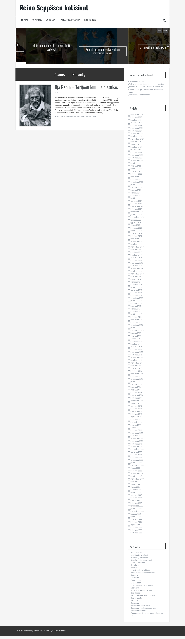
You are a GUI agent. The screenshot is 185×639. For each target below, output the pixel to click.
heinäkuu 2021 (136, 196)
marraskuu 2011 (137, 423)
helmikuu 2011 (136, 436)
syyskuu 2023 (136, 145)
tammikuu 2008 (137, 474)
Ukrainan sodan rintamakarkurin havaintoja (147, 85)
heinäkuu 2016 (136, 342)
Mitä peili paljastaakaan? (144, 47)
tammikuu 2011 (137, 439)
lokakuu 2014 (136, 388)
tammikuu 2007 (137, 507)
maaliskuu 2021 (137, 207)
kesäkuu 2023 (136, 148)
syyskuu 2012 (136, 418)
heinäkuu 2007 (136, 490)
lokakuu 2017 (136, 307)
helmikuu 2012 (136, 420)
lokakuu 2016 (136, 334)
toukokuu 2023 (136, 150)
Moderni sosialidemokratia (141, 591)
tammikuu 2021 (137, 212)
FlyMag (53, 632)
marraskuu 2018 (137, 274)
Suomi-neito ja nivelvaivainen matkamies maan (93, 51)
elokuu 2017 (135, 310)
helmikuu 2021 (136, 210)
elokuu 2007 (135, 488)
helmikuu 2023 (136, 158)
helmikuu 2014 (136, 399)
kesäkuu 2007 (136, 493)
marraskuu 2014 (137, 385)
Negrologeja (135, 594)
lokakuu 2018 (136, 277)
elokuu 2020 (135, 226)
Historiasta (135, 566)
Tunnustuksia (90, 20)
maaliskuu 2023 (137, 156)
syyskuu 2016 (136, 337)
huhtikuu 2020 (136, 237)
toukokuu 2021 (136, 202)
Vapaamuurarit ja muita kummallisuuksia (147, 614)
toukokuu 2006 (136, 520)
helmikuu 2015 (136, 377)
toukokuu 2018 (136, 291)
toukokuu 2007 (136, 496)
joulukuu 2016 (136, 328)
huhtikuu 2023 (136, 153)
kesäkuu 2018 (136, 288)
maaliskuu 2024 (137, 129)
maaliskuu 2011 (137, 434)
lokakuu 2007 (136, 482)
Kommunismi (136, 581)
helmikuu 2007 (136, 504)
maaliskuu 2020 (137, 239)
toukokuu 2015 (136, 369)
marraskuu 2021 (137, 188)
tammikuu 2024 (137, 134)
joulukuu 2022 (136, 164)
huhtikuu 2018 (136, 293)
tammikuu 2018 (137, 299)
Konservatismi (136, 584)
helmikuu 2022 (136, 180)
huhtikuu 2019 (136, 261)
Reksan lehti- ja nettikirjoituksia (143, 596)
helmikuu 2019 (136, 266)
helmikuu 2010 (136, 445)
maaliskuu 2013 (137, 412)
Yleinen (94, 117)
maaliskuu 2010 (137, 442)
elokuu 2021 (135, 194)
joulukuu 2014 (136, 382)
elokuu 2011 (135, 428)
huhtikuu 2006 (136, 523)
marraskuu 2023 (137, 140)
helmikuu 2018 (136, 296)
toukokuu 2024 (136, 123)
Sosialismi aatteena (138, 611)
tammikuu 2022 (137, 183)
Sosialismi (135, 604)
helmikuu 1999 (136, 531)
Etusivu (24, 20)
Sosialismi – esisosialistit (140, 606)
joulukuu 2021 (136, 185)
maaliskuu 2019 (137, 264)
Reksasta (134, 601)
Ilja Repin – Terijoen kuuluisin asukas (86, 87)
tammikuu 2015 (137, 380)
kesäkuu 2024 (136, 121)
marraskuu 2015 (137, 364)
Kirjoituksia (37, 20)
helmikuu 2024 (136, 131)
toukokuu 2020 (136, 234)
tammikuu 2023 (137, 161)
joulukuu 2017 (136, 302)
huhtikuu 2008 (136, 471)
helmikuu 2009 (136, 458)
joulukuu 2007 (136, 477)
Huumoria (134, 568)
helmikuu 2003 (136, 528)
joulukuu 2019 (136, 245)
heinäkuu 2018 (136, 285)
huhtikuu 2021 (136, 204)
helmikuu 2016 (136, 355)
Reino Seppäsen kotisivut (53, 7)
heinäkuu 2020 (136, 229)
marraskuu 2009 (137, 450)
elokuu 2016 (135, 339)
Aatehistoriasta (137, 553)
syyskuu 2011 (136, 426)
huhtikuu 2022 (136, 175)
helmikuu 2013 (136, 415)
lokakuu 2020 (136, 221)
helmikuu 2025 (136, 118)
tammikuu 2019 (137, 269)
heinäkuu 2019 (136, 253)
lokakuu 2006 (136, 515)
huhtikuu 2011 (136, 431)
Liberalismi (135, 589)
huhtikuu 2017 (136, 318)
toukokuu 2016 (136, 347)
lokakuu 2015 (136, 366)
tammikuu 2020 (137, 242)
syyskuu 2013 (136, 404)
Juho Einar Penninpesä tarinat (143, 573)
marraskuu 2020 (137, 218)
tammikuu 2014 (137, 401)
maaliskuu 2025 (137, 115)
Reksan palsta (136, 599)
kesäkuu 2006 (136, 517)
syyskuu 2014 (136, 391)
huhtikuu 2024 (136, 126)
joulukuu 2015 (136, 361)
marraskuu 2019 (137, 248)
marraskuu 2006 (137, 512)
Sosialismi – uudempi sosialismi (143, 609)
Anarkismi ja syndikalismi (141, 556)
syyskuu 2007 (136, 485)
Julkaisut (134, 576)
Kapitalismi (135, 579)
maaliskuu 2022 (137, 177)
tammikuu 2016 (137, 358)
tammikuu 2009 (137, 461)
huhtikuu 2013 (136, 409)
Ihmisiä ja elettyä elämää (82, 117)
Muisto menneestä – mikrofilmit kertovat (41, 47)
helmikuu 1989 (136, 534)
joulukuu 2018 (136, 272)
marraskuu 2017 (137, 304)
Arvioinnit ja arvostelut (69, 20)
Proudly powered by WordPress (29, 632)
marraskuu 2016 (137, 331)
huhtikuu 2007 (136, 498)
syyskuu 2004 (136, 526)
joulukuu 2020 (136, 215)
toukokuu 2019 (136, 258)
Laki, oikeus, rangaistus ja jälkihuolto (145, 586)
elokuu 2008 (135, 469)
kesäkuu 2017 (136, 315)
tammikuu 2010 (137, 447)
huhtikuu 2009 (136, 455)
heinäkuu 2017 (136, 312)
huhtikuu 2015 (136, 372)
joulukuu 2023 (136, 137)
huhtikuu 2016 (136, 350)
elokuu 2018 (135, 283)
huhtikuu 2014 (136, 393)
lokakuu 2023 (136, 142)
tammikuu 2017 (137, 326)
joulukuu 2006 (136, 509)
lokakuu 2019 (136, 250)
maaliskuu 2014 (137, 396)
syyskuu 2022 (136, 167)
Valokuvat (50, 20)
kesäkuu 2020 (136, 231)
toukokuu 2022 (136, 172)
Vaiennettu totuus (137, 82)
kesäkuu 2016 (136, 345)
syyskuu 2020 (136, 223)
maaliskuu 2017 (137, 320)
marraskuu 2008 (137, 466)
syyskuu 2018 (136, 280)
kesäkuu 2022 (136, 169)
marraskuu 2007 (137, 480)
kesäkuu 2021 (136, 199)
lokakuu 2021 (136, 191)
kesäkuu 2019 (136, 256)
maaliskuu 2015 (137, 374)
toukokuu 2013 (136, 407)
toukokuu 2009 (136, 453)
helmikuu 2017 (136, 323)
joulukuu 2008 (136, 463)
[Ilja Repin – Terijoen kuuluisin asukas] (35, 106)
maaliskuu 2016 (137, 353)
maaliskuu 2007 (137, 501)
